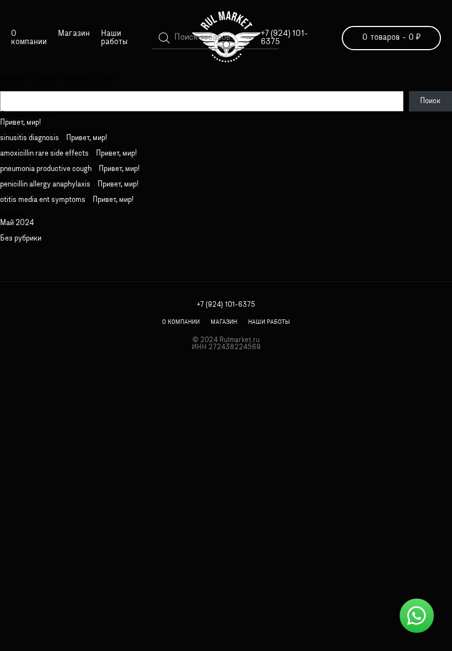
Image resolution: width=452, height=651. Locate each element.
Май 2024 (17, 223)
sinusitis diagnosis (29, 138)
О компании (29, 38)
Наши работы (114, 38)
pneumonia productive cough (46, 169)
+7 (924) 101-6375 (226, 304)
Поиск (10, 87)
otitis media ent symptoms (42, 200)
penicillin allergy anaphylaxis (45, 184)
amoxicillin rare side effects (44, 154)
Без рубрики (20, 238)
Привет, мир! (20, 123)
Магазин (74, 34)
